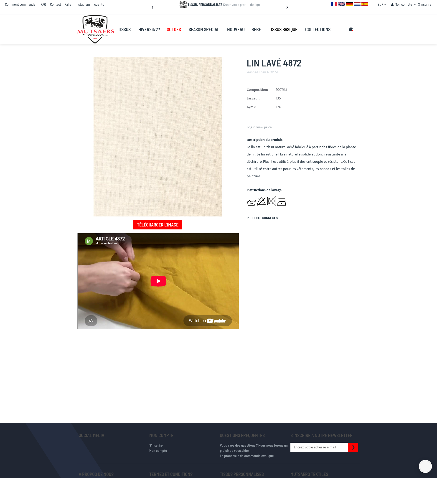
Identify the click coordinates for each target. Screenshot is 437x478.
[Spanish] (364, 3)
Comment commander (21, 4)
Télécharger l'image (157, 224)
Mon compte (158, 450)
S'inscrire (424, 4)
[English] (341, 3)
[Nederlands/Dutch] (357, 3)
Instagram (83, 4)
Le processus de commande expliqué (247, 455)
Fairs (67, 4)
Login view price (259, 127)
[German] (349, 3)
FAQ (43, 4)
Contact (55, 4)
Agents (99, 4)
